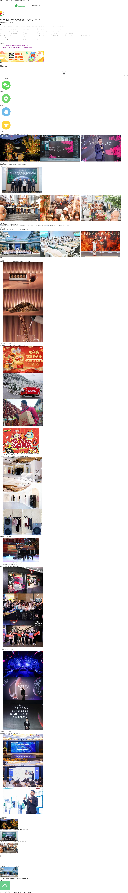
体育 (7, 0)
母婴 (16, 0)
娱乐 (5, 0)
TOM (1, 166)
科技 (29, 0)
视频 (18, 0)
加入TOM (10, 891)
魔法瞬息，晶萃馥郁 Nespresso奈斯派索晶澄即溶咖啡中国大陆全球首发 (15, 261)
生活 (14, 0)
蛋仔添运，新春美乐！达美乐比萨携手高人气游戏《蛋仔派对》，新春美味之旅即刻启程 (21, 453)
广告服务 (6, 891)
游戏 (9, 0)
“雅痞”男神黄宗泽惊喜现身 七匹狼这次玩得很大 (10, 566)
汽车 (26, 0)
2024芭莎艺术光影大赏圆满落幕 (6, 649)
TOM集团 (2, 891)
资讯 (3, 0)
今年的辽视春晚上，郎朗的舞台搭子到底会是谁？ (13, 563)
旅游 (12, 0)
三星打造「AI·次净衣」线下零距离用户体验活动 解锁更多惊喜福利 (14, 456)
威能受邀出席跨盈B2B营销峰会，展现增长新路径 (10, 733)
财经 (20, 0)
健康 (22, 0)
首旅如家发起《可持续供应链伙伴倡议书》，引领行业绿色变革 (13, 164)
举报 (1, 65)
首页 (1, 0)
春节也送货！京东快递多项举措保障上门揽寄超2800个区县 (12, 345)
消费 (24, 0)
